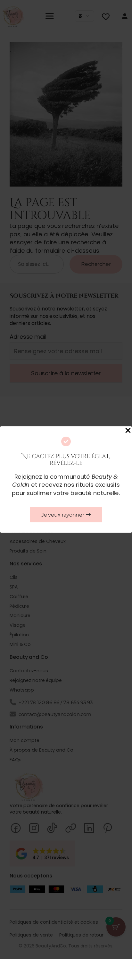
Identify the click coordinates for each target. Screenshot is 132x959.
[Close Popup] (128, 430)
